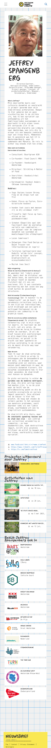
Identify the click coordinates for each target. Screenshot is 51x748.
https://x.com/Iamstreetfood (24, 449)
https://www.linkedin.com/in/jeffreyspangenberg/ (30, 447)
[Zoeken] (46, 4)
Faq (7, 744)
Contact (14, 744)
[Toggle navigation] (6, 4)
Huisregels (10, 747)
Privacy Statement (27, 744)
